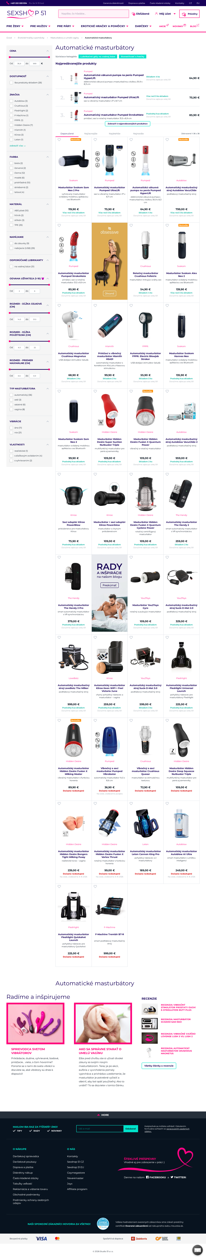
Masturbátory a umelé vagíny (65, 38)
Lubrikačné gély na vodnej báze (97, 56)
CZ (190, 3)
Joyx (69, 1183)
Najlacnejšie (90, 133)
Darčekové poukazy (24, 1161)
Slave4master (75, 1178)
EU (198, 3)
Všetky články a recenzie (158, 1065)
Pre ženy (13, 26)
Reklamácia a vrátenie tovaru (30, 1189)
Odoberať (130, 1128)
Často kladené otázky (160, 3)
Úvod (9, 38)
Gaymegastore (76, 1172)
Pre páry (64, 26)
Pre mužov (38, 26)
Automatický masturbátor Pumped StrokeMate (113, 114)
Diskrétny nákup (23, 1172)
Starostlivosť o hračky (132, 56)
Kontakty (179, 3)
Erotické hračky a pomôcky (103, 26)
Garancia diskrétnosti (113, 3)
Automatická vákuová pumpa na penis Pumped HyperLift (114, 77)
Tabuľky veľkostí (22, 1183)
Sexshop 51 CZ (75, 1161)
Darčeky (141, 26)
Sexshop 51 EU (75, 1167)
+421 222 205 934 (18, 3)
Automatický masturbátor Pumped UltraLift (111, 97)
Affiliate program (77, 1189)
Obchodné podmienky (26, 1194)
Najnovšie (138, 133)
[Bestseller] (74, 159)
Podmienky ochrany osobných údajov (31, 1202)
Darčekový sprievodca (26, 1156)
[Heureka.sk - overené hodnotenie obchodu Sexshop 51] (103, 1229)
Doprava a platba (136, 3)
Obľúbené (142, 14)
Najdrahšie (114, 133)
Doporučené (67, 133)
